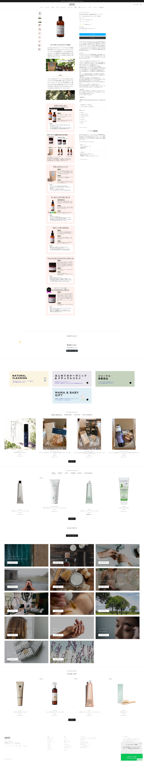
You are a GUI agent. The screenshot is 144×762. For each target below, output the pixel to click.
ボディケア (64, 7)
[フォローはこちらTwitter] (8, 746)
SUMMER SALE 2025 (84, 115)
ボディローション (84, 121)
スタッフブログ (82, 736)
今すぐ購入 (92, 37)
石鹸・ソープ (50, 745)
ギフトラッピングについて (68, 745)
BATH (80, 473)
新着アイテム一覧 (50, 738)
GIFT (67, 473)
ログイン (65, 742)
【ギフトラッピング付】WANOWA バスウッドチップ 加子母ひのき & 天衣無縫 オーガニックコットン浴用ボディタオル (54, 453)
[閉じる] (141, 755)
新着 (53, 7)
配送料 (84, 28)
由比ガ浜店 (101, 7)
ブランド (95, 7)
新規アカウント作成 (67, 741)
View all (72, 461)
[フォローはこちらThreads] (13, 746)
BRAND (82, 112)
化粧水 (82, 122)
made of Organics (54, 506)
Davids (20, 509)
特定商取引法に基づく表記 (84, 742)
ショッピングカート (67, 744)
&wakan (123, 710)
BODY (60, 473)
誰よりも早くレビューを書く (72, 350)
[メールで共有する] (88, 21)
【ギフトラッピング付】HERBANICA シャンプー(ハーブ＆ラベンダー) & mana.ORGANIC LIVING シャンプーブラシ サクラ (124, 453)
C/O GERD (20, 710)
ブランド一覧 (50, 739)
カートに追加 (92, 34)
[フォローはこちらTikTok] (22, 746)
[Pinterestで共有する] (86, 21)
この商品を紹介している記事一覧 (86, 104)
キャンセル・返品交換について (85, 745)
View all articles (72, 535)
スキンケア (70, 7)
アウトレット (66, 739)
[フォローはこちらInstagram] (10, 746)
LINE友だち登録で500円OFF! (132, 758)
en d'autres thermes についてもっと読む (86, 141)
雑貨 (75, 7)
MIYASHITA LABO (20, 451)
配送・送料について (83, 744)
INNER (73, 473)
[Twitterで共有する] (85, 21)
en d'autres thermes (84, 12)
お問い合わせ (82, 739)
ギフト (90, 7)
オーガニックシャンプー (51, 741)
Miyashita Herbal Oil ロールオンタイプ (20, 452)
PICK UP (77, 415)
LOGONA (123, 506)
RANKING (68, 415)
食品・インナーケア (82, 7)
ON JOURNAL (88, 415)
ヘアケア (57, 7)
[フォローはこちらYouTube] (19, 746)
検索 (48, 736)
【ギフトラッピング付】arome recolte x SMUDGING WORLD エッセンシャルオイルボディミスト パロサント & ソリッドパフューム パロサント (89, 453)
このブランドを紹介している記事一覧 (86, 106)
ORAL (54, 473)
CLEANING (88, 473)
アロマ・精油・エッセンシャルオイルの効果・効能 (88, 738)
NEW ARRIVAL (56, 415)
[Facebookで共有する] (83, 21)
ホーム (41, 7)
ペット (49, 750)
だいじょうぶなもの (55, 710)
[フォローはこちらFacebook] (5, 746)
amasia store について (67, 747)
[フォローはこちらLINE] (25, 746)
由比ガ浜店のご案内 (83, 747)
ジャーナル (47, 7)
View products (12, 562)
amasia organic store (54, 451)
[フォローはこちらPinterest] (16, 746)
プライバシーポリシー (83, 741)
